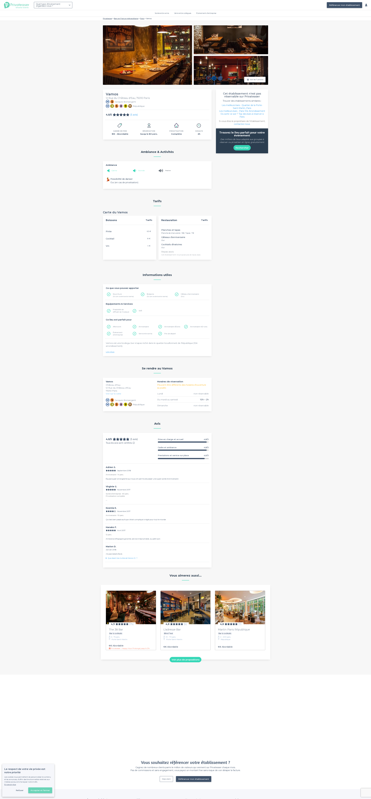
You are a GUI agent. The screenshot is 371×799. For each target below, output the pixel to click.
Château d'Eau (113, 385)
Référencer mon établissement (344, 5)
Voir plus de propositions (185, 659)
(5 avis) (134, 114)
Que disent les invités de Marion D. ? (122, 558)
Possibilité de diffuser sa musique (121, 310)
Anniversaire (144, 327)
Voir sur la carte (113, 393)
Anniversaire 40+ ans (198, 327)
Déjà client (166, 779)
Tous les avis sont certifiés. (119, 443)
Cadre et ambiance (183, 447)
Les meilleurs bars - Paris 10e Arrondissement (242, 111)
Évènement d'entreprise (206, 13)
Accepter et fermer (40, 790)
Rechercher (242, 147)
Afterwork (117, 327)
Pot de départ (170, 333)
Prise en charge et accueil (183, 439)
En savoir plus (10, 784)
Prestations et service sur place (183, 455)
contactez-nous (242, 124)
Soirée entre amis (162, 13)
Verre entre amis (145, 333)
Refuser (19, 790)
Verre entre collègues (182, 13)
